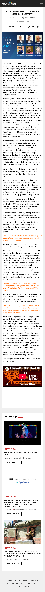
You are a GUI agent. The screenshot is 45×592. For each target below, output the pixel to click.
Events (19, 587)
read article (13, 462)
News (10, 581)
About (26, 587)
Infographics (12, 584)
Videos (25, 581)
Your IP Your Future (29, 584)
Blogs (17, 581)
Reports (34, 581)
